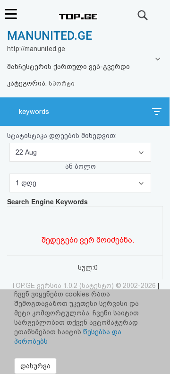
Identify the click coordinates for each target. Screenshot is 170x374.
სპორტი (62, 83)
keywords (34, 111)
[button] (80, 152)
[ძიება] (143, 15)
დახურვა (35, 366)
